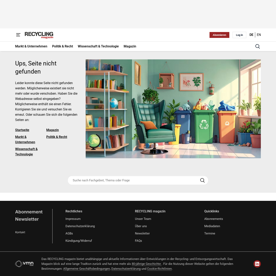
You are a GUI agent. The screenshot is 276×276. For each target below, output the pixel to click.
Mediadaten (212, 226)
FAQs (138, 241)
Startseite (22, 130)
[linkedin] (257, 263)
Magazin (52, 130)
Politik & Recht (56, 137)
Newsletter (27, 219)
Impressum (73, 219)
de (251, 35)
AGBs (69, 233)
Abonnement (29, 211)
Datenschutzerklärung (80, 226)
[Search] (202, 180)
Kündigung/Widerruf (78, 241)
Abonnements (213, 219)
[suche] (257, 46)
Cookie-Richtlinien (159, 269)
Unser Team (143, 219)
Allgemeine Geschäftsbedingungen (86, 269)
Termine (209, 233)
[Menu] (18, 35)
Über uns (141, 226)
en (259, 35)
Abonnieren (219, 34)
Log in (239, 34)
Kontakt (20, 232)
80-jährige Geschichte (147, 264)
